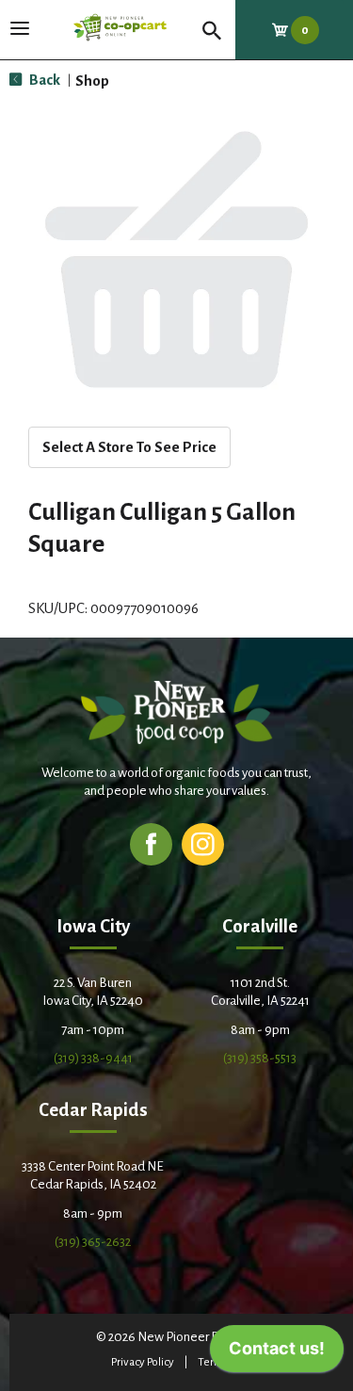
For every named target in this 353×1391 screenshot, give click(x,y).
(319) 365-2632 (93, 1242)
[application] (277, 1353)
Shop (92, 81)
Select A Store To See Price (129, 447)
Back (43, 80)
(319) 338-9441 (93, 1058)
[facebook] (151, 843)
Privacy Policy (142, 1362)
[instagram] (203, 843)
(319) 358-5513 (260, 1058)
